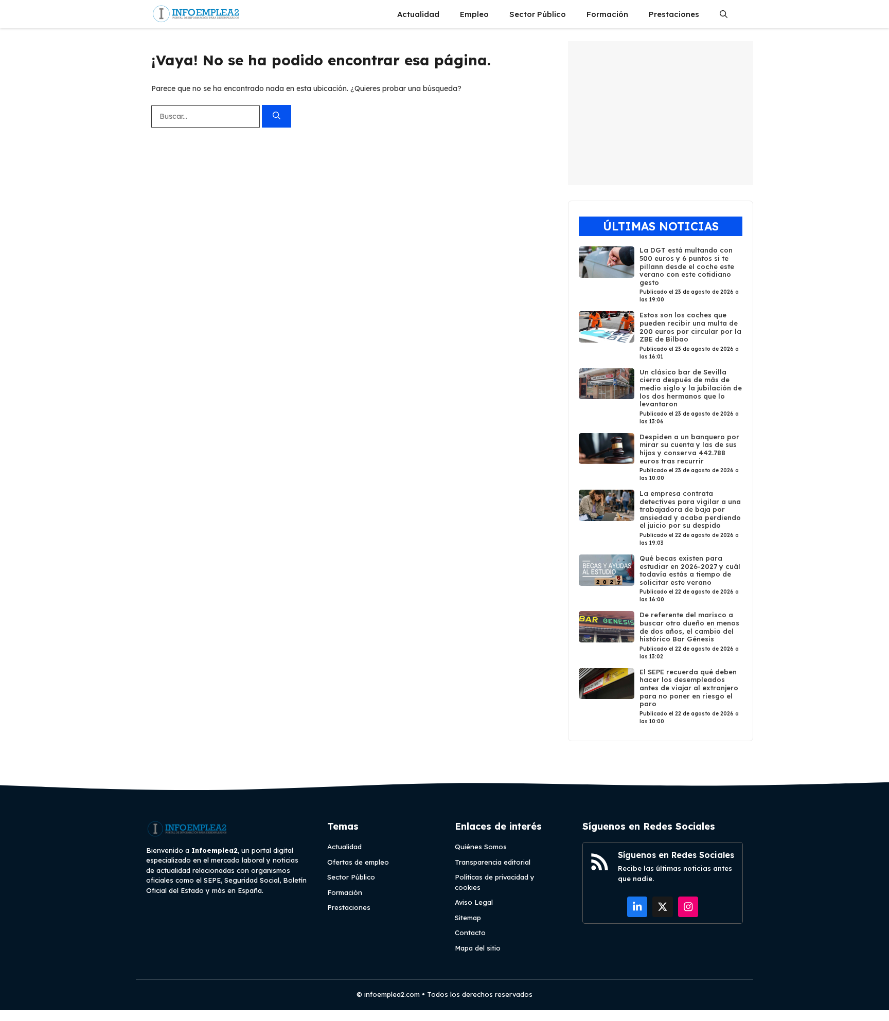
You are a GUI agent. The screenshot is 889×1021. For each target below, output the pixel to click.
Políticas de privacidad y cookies (495, 882)
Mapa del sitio (478, 948)
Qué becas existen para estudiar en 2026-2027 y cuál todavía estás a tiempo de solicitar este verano (689, 570)
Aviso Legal (474, 902)
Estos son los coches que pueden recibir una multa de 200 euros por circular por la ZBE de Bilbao (690, 327)
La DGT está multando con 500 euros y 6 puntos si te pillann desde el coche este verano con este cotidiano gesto (686, 266)
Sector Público (537, 14)
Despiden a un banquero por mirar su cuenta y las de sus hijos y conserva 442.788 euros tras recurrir (689, 449)
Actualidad (418, 14)
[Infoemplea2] (196, 14)
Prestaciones (674, 14)
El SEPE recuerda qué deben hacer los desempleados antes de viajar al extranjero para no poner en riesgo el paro (688, 688)
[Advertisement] (660, 113)
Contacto (470, 932)
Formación (607, 14)
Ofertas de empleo (358, 862)
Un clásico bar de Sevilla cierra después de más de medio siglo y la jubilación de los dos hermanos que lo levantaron (690, 388)
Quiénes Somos (481, 847)
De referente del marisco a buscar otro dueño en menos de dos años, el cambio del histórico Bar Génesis (689, 627)
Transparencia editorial (492, 862)
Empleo (474, 14)
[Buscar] (276, 116)
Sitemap (468, 917)
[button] (723, 14)
